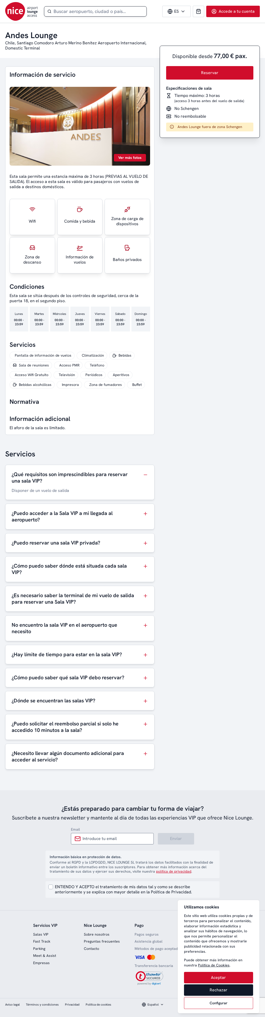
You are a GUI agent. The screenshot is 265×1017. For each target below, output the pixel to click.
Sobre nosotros (96, 934)
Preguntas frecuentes (102, 941)
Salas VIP (40, 934)
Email (75, 829)
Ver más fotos (130, 157)
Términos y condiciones (42, 1004)
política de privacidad (173, 871)
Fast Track (41, 941)
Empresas (41, 962)
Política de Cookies (214, 965)
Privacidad (72, 1004)
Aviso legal (12, 1004)
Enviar (176, 838)
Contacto (91, 948)
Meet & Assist (44, 955)
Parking (39, 948)
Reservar (209, 72)
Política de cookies (98, 1004)
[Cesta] (198, 11)
